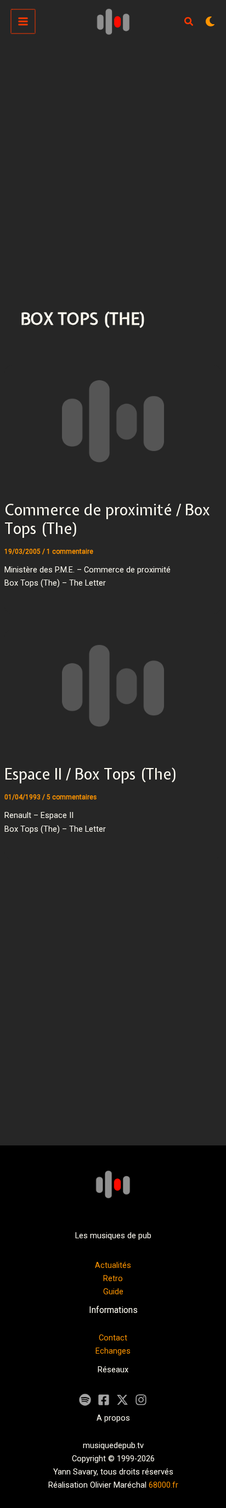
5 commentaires (72, 797)
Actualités (113, 1265)
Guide (113, 1291)
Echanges (113, 1351)
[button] (189, 23)
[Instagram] (141, 1400)
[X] (122, 1400)
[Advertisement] (113, 161)
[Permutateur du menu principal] (23, 21)
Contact (113, 1338)
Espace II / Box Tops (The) (91, 774)
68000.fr (163, 1485)
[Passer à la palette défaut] (210, 21)
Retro (113, 1278)
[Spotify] (85, 1400)
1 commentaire (70, 551)
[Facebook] (104, 1400)
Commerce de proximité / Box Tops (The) (107, 519)
